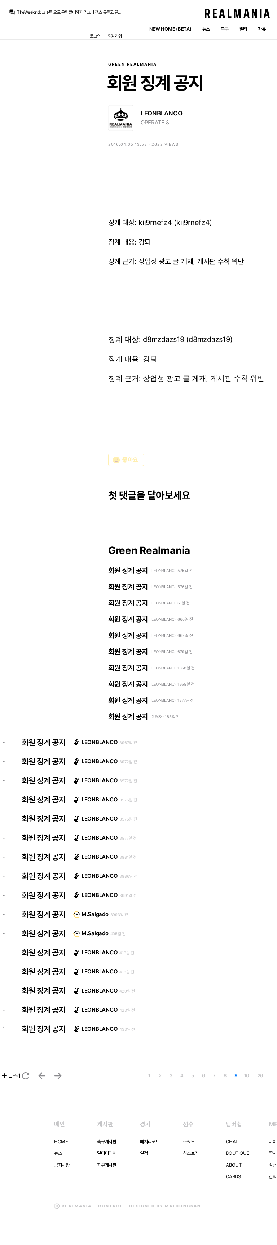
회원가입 (115, 36)
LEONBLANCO (161, 113)
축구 (224, 29)
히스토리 (190, 1153)
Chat (232, 1141)
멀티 (243, 29)
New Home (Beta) (170, 29)
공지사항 (62, 1165)
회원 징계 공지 (128, 570)
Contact (110, 1206)
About (234, 1165)
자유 (261, 29)
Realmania (238, 13)
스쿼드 (188, 1141)
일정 (144, 1153)
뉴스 (206, 29)
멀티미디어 (106, 1153)
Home (61, 1141)
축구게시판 (106, 1141)
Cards (233, 1176)
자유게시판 (106, 1165)
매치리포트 (149, 1141)
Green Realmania (132, 64)
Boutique (237, 1153)
